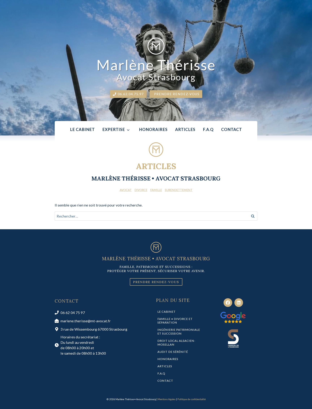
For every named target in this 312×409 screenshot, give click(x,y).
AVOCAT (126, 189)
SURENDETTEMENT (178, 189)
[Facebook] (228, 302)
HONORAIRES (153, 129)
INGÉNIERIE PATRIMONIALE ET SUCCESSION (178, 331)
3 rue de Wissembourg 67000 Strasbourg (93, 329)
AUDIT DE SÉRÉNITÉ (172, 351)
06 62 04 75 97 (72, 312)
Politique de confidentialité (191, 399)
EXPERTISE (113, 129)
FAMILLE (156, 189)
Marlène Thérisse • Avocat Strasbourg (156, 259)
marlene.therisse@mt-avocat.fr (85, 321)
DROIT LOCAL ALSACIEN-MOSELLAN (176, 342)
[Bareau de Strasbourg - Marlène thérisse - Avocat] (233, 338)
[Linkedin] (238, 302)
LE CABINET (82, 129)
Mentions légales (167, 399)
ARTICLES (185, 129)
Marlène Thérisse (156, 69)
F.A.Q (208, 129)
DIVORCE (141, 189)
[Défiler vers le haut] (303, 402)
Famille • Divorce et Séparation (175, 320)
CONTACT (231, 129)
